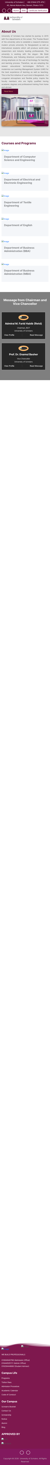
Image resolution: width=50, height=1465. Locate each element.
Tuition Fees (6, 1382)
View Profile (9, 335)
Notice (4, 1419)
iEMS (24, 10)
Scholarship (6, 1415)
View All (7, 492)
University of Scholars (14, 2)
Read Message (36, 335)
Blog (3, 1427)
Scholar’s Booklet (9, 1407)
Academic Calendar (10, 1390)
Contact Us (6, 1411)
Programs (6, 1378)
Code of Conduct (9, 1394)
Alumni (16, 10)
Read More (8, 91)
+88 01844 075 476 (35, 2)
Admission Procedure (10, 1386)
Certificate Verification (38, 10)
